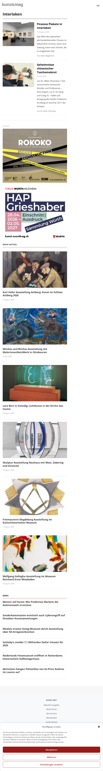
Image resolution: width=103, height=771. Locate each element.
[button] (99, 726)
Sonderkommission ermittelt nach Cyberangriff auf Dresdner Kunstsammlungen (34, 617)
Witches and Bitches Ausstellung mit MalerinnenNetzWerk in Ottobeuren (25, 350)
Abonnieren (51, 709)
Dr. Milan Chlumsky (48, 111)
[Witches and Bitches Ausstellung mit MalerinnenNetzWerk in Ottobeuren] (35, 343)
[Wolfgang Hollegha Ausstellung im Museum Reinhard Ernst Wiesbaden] (35, 570)
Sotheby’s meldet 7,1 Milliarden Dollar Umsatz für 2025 (33, 644)
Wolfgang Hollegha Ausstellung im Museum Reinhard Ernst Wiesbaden (29, 578)
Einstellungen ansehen (51, 764)
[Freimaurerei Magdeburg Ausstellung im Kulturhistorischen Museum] (35, 513)
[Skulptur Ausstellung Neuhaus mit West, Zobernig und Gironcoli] (35, 456)
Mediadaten (51, 717)
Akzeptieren (51, 749)
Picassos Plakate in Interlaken (49, 26)
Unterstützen (51, 722)
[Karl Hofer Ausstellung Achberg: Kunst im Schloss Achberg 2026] (35, 286)
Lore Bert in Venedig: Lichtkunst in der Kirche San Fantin (33, 407)
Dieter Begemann (47, 56)
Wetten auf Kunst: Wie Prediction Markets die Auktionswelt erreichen (30, 603)
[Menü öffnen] (98, 6)
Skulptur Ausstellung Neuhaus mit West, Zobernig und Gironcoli (33, 464)
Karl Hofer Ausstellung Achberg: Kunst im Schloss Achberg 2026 (32, 294)
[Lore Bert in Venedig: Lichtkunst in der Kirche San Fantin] (35, 399)
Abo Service (51, 713)
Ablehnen (51, 757)
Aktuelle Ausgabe (51, 705)
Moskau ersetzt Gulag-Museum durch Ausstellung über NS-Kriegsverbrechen (33, 630)
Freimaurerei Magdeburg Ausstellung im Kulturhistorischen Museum (27, 521)
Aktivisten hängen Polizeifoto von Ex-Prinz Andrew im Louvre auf (33, 670)
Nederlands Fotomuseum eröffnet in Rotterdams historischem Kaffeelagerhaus (32, 657)
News (5, 595)
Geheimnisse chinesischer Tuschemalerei (47, 68)
